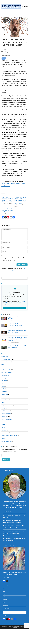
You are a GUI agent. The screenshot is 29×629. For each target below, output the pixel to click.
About (4, 591)
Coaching (5, 599)
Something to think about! (6, 441)
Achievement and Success (7, 421)
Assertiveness (4, 367)
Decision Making (5, 375)
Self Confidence (4, 399)
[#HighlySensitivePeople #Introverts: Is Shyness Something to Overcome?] (4, 325)
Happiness (3, 427)
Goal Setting (4, 380)
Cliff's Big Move (4, 356)
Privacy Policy (14, 627)
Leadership (3, 388)
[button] (3, 58)
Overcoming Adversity (6, 413)
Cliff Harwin (6, 50)
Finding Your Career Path (6, 359)
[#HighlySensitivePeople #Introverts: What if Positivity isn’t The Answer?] (4, 332)
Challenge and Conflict (9, 52)
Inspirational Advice (5, 410)
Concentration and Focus (6, 372)
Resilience (3, 397)
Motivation (3, 430)
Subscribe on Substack (14, 308)
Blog (4, 594)
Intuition (3, 386)
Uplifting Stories (4, 416)
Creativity (3, 424)
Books (4, 596)
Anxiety (3, 364)
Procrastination (4, 394)
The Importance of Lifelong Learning (9, 435)
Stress (2, 402)
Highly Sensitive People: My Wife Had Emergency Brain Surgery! (7, 210)
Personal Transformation (6, 419)
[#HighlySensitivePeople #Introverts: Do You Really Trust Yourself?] (4, 347)
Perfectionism (4, 391)
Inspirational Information (6, 405)
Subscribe (6, 459)
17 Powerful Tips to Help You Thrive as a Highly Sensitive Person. (14, 303)
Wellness (3, 438)
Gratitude (3, 408)
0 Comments (6, 55)
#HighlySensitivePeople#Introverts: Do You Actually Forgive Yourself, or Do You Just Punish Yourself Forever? (20, 200)
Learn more (17, 298)
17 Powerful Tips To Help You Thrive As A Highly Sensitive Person (13, 184)
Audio (4, 602)
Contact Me (5, 605)
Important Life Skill (5, 361)
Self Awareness (4, 432)
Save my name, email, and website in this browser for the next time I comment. (14, 259)
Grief (2, 383)
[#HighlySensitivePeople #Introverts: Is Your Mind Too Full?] (4, 318)
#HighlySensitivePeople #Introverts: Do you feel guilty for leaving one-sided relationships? (17, 339)
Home (4, 588)
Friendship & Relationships (7, 378)
